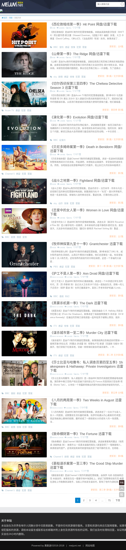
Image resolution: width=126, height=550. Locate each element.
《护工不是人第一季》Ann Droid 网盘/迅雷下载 (84, 273)
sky (55, 76)
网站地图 (90, 545)
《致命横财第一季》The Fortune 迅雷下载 (81, 434)
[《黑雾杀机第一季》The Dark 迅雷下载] (24, 313)
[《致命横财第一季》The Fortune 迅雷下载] (24, 444)
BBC (55, 47)
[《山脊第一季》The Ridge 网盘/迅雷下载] (24, 64)
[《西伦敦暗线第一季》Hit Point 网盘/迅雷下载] (24, 35)
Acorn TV (9, 110)
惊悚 (73, 47)
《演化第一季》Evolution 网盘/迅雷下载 (79, 117)
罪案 (84, 47)
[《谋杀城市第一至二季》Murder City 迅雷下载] (24, 343)
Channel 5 (10, 174)
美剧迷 (47, 545)
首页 (5, 18)
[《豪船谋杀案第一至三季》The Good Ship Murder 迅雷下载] (24, 474)
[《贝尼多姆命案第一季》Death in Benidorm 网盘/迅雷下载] (24, 157)
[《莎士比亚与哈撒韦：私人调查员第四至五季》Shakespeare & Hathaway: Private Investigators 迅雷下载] (24, 373)
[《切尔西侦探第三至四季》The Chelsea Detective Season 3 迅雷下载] (24, 94)
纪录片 (62, 140)
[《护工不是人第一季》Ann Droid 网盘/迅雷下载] (24, 284)
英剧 (10, 18)
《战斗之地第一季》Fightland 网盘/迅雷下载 (82, 180)
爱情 (24, 237)
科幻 (67, 296)
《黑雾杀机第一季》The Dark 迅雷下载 (78, 303)
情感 (19, 237)
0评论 (69, 28)
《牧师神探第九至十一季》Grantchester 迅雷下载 (86, 244)
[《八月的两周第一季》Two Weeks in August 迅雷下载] (24, 410)
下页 (118, 500)
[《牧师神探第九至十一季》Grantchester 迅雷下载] (24, 254)
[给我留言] (121, 494)
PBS (55, 266)
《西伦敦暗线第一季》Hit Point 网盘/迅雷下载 (83, 24)
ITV (55, 326)
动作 (60, 203)
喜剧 (61, 296)
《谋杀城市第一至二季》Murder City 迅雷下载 (83, 333)
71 (109, 500)
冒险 (61, 47)
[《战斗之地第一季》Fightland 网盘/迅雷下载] (24, 191)
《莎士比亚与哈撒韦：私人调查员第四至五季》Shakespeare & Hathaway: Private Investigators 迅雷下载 (86, 366)
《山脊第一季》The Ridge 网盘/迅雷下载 (80, 54)
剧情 (60, 76)
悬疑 (67, 47)
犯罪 (79, 47)
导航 (122, 483)
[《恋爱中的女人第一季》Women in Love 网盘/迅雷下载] (24, 220)
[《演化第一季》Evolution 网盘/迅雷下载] (24, 127)
